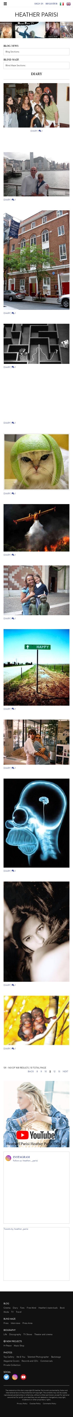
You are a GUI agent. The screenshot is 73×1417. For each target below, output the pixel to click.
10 (46, 1071)
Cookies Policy (35, 1403)
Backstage (56, 1356)
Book (62, 1307)
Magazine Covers (11, 1361)
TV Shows (27, 1334)
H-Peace (8, 1345)
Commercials (46, 1361)
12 (54, 1071)
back (31, 1071)
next (65, 1071)
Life (5, 1334)
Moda (6, 1312)
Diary (33, 130)
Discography (15, 1334)
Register (51, 3)
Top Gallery (9, 1356)
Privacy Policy (22, 1403)
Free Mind (31, 1307)
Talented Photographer (38, 1356)
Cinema (7, 1307)
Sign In (38, 3)
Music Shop (19, 1345)
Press (6, 1323)
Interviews (15, 1323)
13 (59, 1071)
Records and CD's (30, 1361)
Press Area (27, 1323)
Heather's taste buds (48, 1307)
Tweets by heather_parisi (16, 1228)
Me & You (20, 1356)
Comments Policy (49, 1403)
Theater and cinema (43, 1334)
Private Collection (12, 1365)
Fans (22, 1307)
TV (12, 1312)
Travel (18, 1312)
